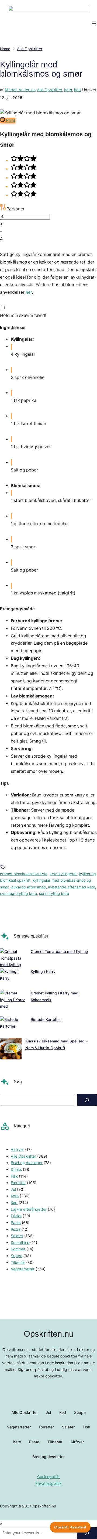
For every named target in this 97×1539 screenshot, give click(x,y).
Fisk (14, 1176)
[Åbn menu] (94, 23)
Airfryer (17, 1149)
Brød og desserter (27, 1162)
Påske (16, 1215)
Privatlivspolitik (48, 1483)
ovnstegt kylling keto (18, 893)
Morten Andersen (20, 89)
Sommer (18, 1249)
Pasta (16, 1222)
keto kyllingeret (63, 873)
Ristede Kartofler (46, 1019)
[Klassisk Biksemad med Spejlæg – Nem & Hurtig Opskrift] (11, 1050)
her (29, 292)
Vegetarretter (22, 1269)
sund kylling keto (54, 893)
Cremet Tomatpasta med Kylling (59, 951)
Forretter (18, 1182)
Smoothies (20, 1242)
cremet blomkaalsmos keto (23, 873)
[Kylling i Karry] (13, 979)
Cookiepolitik (48, 1476)
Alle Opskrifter (49, 89)
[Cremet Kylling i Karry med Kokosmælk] (13, 1003)
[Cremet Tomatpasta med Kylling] (13, 958)
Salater (17, 1235)
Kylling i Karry (43, 971)
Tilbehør (18, 1262)
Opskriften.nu (49, 1334)
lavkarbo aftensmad (28, 887)
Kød (77, 89)
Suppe (16, 1255)
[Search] (87, 1100)
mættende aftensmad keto (71, 887)
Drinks (16, 1169)
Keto (68, 89)
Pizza (15, 1229)
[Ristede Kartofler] (13, 1027)
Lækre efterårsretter (29, 1209)
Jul (13, 1189)
